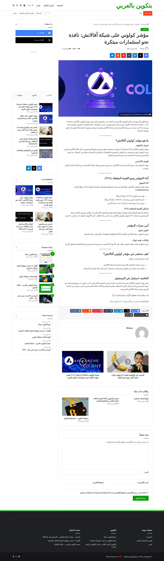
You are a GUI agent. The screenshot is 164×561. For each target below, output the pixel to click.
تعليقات (19, 95)
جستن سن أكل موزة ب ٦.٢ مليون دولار (124, 301)
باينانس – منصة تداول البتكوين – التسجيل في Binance (61, 537)
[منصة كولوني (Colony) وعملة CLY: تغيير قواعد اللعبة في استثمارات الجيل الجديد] (45, 107)
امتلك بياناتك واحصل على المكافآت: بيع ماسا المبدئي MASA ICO (28, 141)
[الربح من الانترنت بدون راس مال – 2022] (45, 299)
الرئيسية (60, 5)
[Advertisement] (34, 70)
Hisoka (129, 328)
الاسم (146, 472)
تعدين (38, 5)
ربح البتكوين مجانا (31, 254)
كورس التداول (49, 5)
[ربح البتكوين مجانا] (45, 258)
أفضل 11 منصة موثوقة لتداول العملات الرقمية (64, 541)
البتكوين (137, 24)
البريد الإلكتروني (143, 482)
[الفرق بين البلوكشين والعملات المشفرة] (45, 153)
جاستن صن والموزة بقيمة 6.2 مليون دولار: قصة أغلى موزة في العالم (120, 13)
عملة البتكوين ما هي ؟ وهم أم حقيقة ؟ (102, 541)
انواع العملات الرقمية (141, 399)
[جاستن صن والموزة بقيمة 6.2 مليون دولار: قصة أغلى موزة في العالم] (45, 130)
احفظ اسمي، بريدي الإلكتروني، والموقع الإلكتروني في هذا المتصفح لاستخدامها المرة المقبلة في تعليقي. (113, 493)
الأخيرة (48, 95)
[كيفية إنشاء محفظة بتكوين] (45, 278)
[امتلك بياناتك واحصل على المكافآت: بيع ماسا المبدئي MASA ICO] (45, 142)
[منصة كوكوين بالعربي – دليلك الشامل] (45, 288)
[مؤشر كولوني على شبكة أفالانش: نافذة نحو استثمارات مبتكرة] (45, 119)
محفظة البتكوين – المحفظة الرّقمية (76, 418)
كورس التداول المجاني (26, 13)
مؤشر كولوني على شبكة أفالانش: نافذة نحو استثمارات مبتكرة (27, 118)
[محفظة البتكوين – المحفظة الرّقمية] (75, 406)
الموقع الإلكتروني (98, 482)
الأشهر (34, 95)
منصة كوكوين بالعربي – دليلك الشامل (67, 544)
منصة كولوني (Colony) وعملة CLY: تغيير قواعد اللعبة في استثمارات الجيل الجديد (27, 106)
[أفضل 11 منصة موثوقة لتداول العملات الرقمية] (45, 269)
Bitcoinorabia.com (112, 557)
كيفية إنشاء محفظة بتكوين (28, 276)
